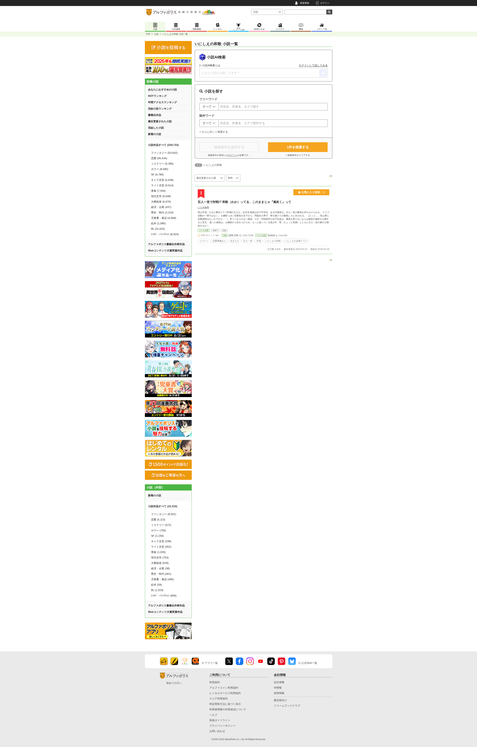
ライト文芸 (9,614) (162, 185)
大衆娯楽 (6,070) (161, 201)
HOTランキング (157, 95)
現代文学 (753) (160, 557)
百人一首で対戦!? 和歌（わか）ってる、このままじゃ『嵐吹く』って (244, 202)
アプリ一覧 (211, 662)
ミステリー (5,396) (162, 163)
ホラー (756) (158, 530)
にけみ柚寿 (203, 207)
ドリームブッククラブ (287, 705)
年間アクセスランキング (162, 102)
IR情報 (278, 687)
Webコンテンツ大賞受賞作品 (165, 250)
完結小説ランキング (160, 108)
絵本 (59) (156, 584)
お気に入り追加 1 (313, 192)
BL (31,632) (158, 228)
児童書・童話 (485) (162, 579)
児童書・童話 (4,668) (163, 217)
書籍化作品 (154, 114)
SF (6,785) (157, 174)
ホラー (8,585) (159, 169)
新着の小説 (154, 134)
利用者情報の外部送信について (227, 709)
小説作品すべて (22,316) (162, 506)
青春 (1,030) (158, 552)
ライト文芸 (203, 230)
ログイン (324, 3)
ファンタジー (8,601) (163, 514)
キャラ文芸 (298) (161, 541)
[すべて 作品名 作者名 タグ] (209, 106)
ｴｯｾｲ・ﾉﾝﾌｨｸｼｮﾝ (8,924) (165, 234)
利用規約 (214, 682)
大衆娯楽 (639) (160, 562)
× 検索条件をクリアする (298, 155)
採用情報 (279, 693)
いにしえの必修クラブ (296, 241)
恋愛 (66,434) (159, 158)
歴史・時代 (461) (161, 573)
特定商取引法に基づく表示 (225, 703)
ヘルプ (213, 714)
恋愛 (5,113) (158, 519)
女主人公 (234, 241)
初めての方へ (174, 682)
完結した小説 (156, 127)
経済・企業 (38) (160, 568)
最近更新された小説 (160, 121)
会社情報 (279, 682)
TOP (148, 34)
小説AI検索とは (211, 65)
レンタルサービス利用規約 (225, 693)
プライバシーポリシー (222, 725)
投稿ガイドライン (219, 720)
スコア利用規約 (218, 698)
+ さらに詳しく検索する (213, 131)
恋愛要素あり (219, 241)
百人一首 (247, 241)
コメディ (203, 241)
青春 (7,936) (158, 190)
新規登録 (304, 3)
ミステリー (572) (161, 524)
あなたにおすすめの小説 (162, 89)
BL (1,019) (157, 590)
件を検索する (298, 147)
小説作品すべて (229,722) (163, 144)
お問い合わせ (217, 731)
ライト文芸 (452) (161, 546)
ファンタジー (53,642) (164, 152)
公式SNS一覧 (309, 662)
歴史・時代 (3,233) (162, 212)
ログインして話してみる (313, 65)
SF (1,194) (157, 535)
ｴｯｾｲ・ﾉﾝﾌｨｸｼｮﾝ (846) (164, 595)
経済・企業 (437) (161, 207)
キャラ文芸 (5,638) (162, 179)
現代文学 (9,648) (161, 196)
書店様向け (280, 700)
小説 (156, 34)
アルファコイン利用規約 (223, 687)
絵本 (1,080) (158, 223)
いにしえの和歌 (273, 241)
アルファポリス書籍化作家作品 (166, 244)
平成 (258, 241)
